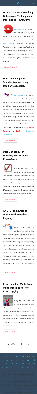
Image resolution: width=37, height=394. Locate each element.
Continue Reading (10, 67)
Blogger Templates (18, 392)
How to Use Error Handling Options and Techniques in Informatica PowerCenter (18, 16)
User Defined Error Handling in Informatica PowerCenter (16, 155)
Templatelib (29, 392)
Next (29, 344)
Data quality (18, 29)
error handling (10, 43)
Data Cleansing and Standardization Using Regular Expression (15, 82)
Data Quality (18, 95)
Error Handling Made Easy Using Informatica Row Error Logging (17, 288)
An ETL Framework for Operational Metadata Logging (15, 214)
